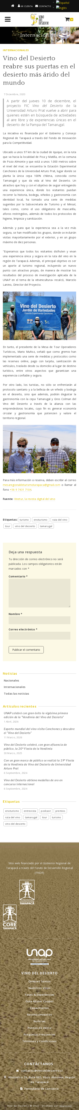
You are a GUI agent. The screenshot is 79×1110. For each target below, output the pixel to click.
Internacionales (16, 50)
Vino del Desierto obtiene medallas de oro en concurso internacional (33, 782)
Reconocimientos (39, 1014)
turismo (24, 519)
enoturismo (41, 519)
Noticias (40, 1021)
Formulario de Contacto (41, 1088)
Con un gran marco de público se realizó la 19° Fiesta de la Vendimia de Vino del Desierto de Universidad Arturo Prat (39, 764)
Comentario (18, 576)
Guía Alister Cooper (39, 1001)
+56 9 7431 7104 (20, 489)
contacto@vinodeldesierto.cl (42, 1070)
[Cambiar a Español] (62, 2)
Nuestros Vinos (40, 988)
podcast (45, 811)
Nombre (15, 614)
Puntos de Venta (39, 1028)
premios (60, 811)
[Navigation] (7, 19)
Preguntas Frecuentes (39, 1034)
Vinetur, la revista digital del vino (34, 499)
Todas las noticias (16, 693)
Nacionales (11, 680)
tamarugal (46, 526)
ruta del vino (59, 519)
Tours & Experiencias (40, 994)
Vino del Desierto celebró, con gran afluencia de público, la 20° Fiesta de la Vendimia (35, 746)
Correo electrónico (23, 629)
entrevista (30, 811)
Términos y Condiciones (39, 1041)
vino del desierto (25, 526)
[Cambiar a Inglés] (61, 7)
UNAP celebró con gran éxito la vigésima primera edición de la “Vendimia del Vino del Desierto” (36, 715)
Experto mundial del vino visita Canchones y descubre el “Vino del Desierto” (39, 730)
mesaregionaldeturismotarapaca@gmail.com (31, 485)
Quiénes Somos (39, 981)
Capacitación (39, 1008)
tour (7, 526)
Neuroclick (65, 1105)
